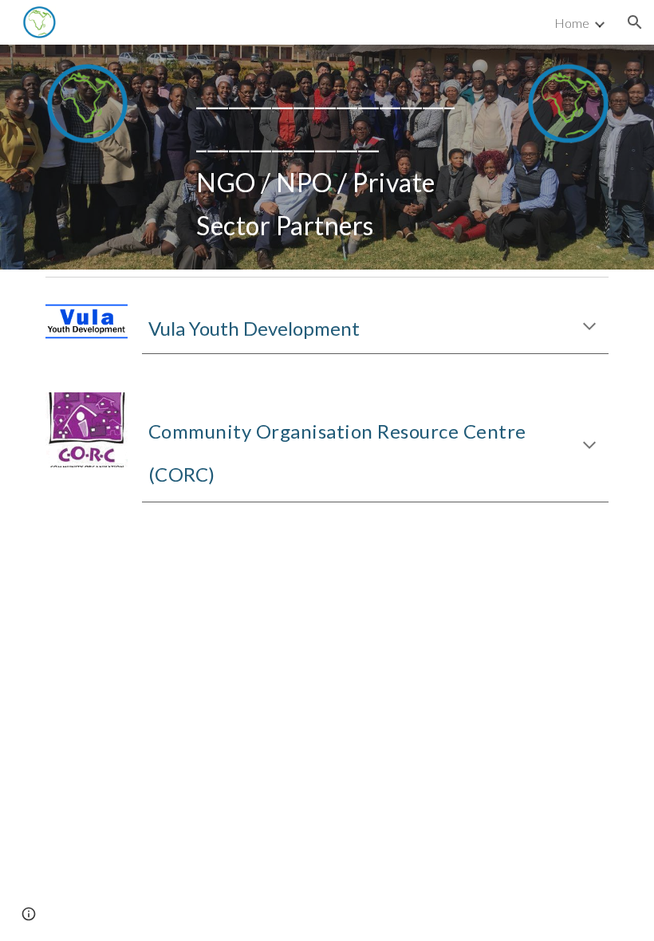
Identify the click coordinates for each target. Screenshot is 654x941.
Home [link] (571, 22)
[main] (327, 157)
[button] (635, 22)
